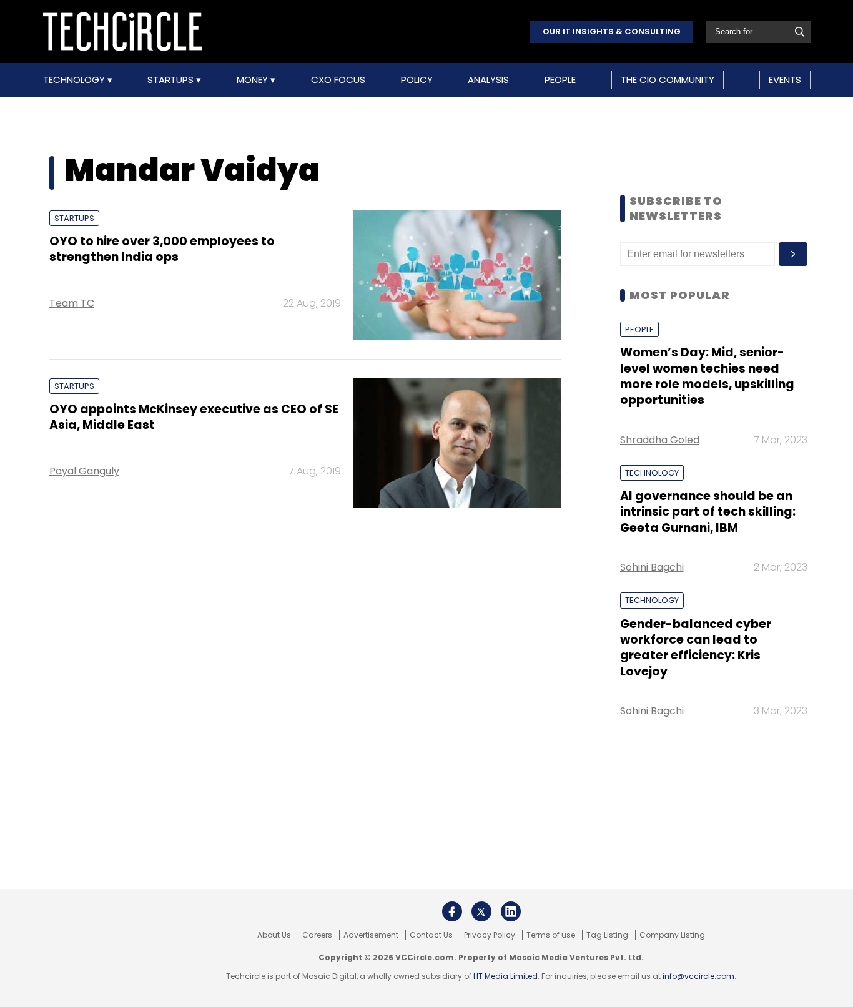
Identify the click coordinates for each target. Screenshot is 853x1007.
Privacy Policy (489, 935)
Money (253, 80)
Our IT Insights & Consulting (612, 31)
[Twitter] (481, 911)
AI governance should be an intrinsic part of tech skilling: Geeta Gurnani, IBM (708, 512)
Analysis (488, 80)
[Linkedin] (511, 911)
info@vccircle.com (698, 976)
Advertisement (370, 935)
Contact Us (431, 935)
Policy (417, 80)
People (560, 80)
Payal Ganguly (84, 471)
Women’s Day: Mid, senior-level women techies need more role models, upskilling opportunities (707, 376)
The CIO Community (667, 79)
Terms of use (550, 935)
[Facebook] (452, 911)
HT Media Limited (505, 976)
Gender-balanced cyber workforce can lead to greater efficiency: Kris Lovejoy (695, 648)
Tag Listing (607, 935)
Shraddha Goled (659, 440)
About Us (274, 935)
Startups (171, 80)
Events (785, 79)
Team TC (71, 303)
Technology (75, 80)
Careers (317, 935)
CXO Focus (338, 80)
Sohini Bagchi (652, 567)
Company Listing (672, 935)
